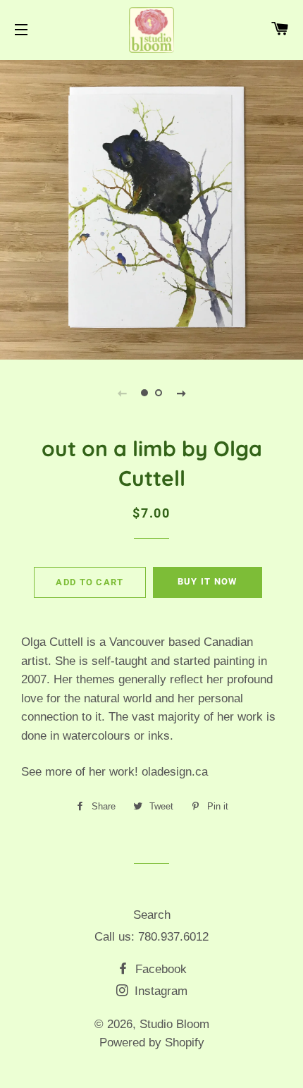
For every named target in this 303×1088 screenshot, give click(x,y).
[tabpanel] (151, 208)
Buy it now (207, 581)
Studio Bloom (174, 1024)
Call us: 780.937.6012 (151, 936)
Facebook (159, 969)
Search (152, 915)
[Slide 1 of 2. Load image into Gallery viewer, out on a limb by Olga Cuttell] (144, 393)
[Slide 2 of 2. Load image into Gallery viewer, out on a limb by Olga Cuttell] (159, 393)
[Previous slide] (121, 392)
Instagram (159, 991)
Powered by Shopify (151, 1042)
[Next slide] (181, 392)
